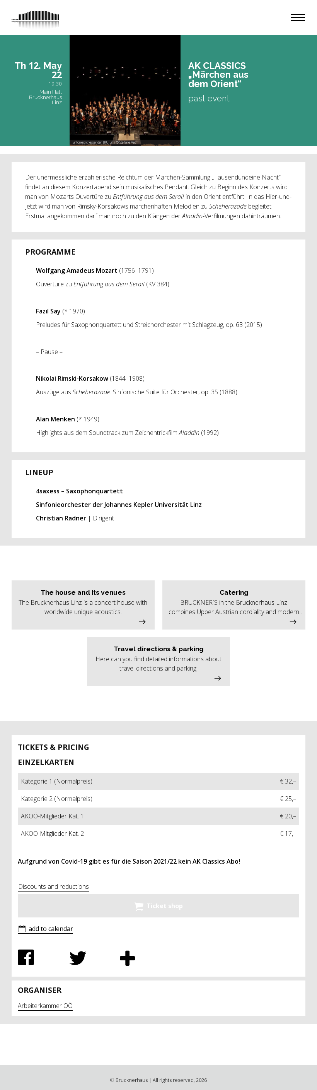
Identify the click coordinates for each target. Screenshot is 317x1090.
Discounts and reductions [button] (53, 886)
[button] (298, 17)
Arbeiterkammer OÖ (45, 1005)
